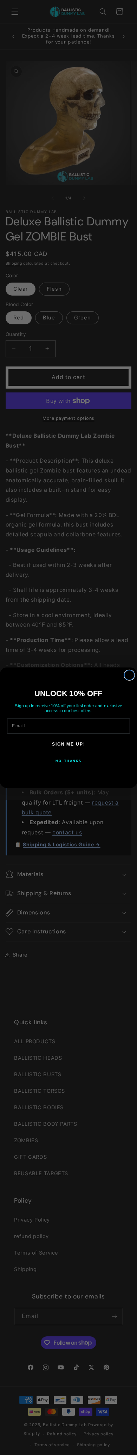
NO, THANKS (68, 760)
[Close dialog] (129, 675)
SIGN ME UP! (68, 744)
